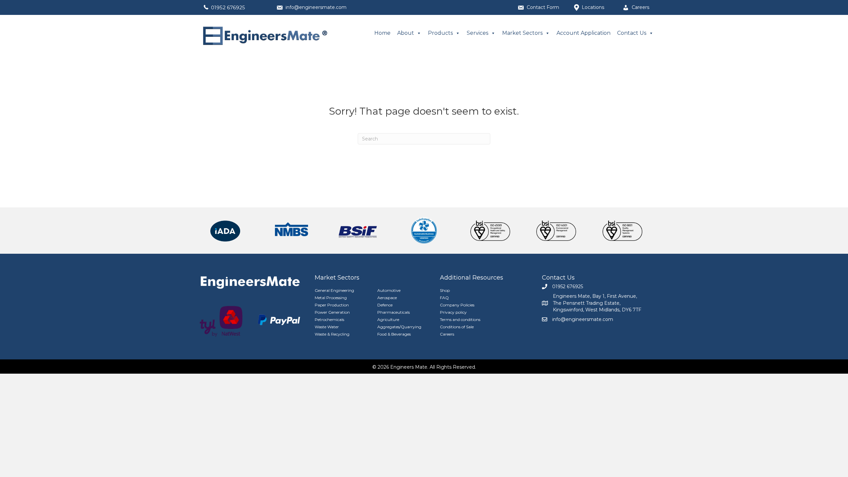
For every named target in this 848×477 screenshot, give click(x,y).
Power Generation (332, 312)
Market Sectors (522, 33)
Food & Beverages (394, 334)
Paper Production (332, 304)
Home (382, 33)
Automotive (388, 290)
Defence (385, 304)
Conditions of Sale (457, 326)
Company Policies (457, 304)
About (405, 33)
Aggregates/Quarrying (399, 326)
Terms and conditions (460, 319)
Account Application (583, 33)
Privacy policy (453, 312)
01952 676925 (228, 7)
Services (477, 33)
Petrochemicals (329, 319)
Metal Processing (331, 297)
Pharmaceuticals (393, 312)
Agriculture (388, 319)
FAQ (444, 297)
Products (440, 33)
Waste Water (327, 326)
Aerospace (387, 297)
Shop (445, 290)
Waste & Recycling (332, 334)
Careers (447, 334)
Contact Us (631, 33)
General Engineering (334, 290)
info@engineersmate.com (316, 7)
